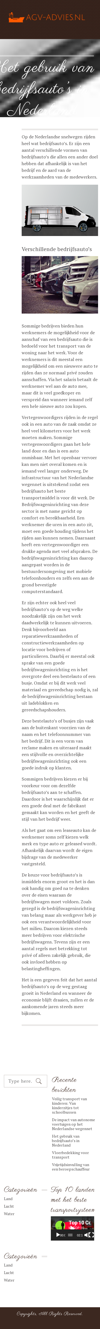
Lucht (9, 1206)
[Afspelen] (58, 1235)
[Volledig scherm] (91, 1235)
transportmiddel (38, 498)
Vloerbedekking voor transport (70, 1155)
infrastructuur (36, 478)
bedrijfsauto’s (53, 143)
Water (40, 124)
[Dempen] (87, 1235)
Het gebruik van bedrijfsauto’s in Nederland (65, 1140)
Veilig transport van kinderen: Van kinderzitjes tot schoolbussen (69, 1105)
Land (8, 1198)
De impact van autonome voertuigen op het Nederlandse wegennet (73, 1124)
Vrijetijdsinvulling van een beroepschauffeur (71, 1167)
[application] (72, 1228)
